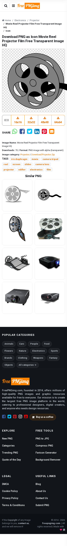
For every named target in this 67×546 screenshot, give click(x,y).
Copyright (12, 520)
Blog (38, 484)
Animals (8, 343)
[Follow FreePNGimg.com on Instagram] (20, 416)
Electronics (38, 351)
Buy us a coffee (44, 417)
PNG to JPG (42, 438)
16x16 (18, 122)
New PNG (7, 438)
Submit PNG (42, 505)
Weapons (38, 358)
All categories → (27, 365)
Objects (8, 365)
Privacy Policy (10, 498)
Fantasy (53, 358)
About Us (41, 491)
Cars (21, 343)
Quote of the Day (11, 459)
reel (6, 164)
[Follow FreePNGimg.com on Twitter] (9, 416)
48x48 (44, 122)
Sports (54, 351)
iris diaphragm (19, 159)
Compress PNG (44, 445)
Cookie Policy (10, 491)
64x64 (58, 122)
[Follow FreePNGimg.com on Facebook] (4, 416)
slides (28, 164)
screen (16, 164)
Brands (8, 358)
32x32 (31, 122)
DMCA (5, 484)
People (34, 343)
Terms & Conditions (13, 505)
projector (9, 169)
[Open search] (6, 6)
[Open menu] (13, 6)
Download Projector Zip (43, 154)
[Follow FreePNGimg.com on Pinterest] (15, 416)
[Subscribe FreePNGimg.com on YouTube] (26, 416)
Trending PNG (10, 452)
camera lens (42, 164)
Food (46, 343)
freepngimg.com (51, 523)
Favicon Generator (46, 452)
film (49, 169)
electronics (36, 169)
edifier (22, 169)
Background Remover (48, 459)
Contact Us (42, 498)
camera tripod (50, 159)
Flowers (8, 351)
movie (35, 159)
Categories (8, 445)
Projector (24, 154)
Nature (22, 351)
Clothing (22, 358)
